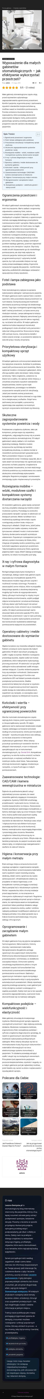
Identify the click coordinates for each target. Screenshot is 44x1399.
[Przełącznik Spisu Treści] (36, 134)
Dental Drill (25, 752)
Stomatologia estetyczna (16, 1291)
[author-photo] (22, 1170)
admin (8, 83)
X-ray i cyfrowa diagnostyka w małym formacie (19, 159)
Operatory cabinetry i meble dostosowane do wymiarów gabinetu (21, 164)
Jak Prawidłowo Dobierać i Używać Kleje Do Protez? (12, 1145)
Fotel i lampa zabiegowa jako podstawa (19, 140)
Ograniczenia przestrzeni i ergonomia (18, 137)
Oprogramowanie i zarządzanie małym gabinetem (19, 181)
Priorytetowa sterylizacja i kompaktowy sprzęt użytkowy (22, 144)
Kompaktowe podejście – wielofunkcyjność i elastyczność (22, 186)
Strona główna (6, 8)
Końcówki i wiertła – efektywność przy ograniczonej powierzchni (19, 169)
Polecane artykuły (23, 1392)
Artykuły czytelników (19, 8)
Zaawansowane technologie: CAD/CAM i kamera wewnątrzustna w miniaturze (20, 174)
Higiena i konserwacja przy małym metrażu (21, 177)
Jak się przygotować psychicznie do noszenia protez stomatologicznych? (32, 1147)
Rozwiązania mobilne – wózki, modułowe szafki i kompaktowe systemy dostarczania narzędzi (22, 154)
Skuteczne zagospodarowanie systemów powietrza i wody (20, 149)
